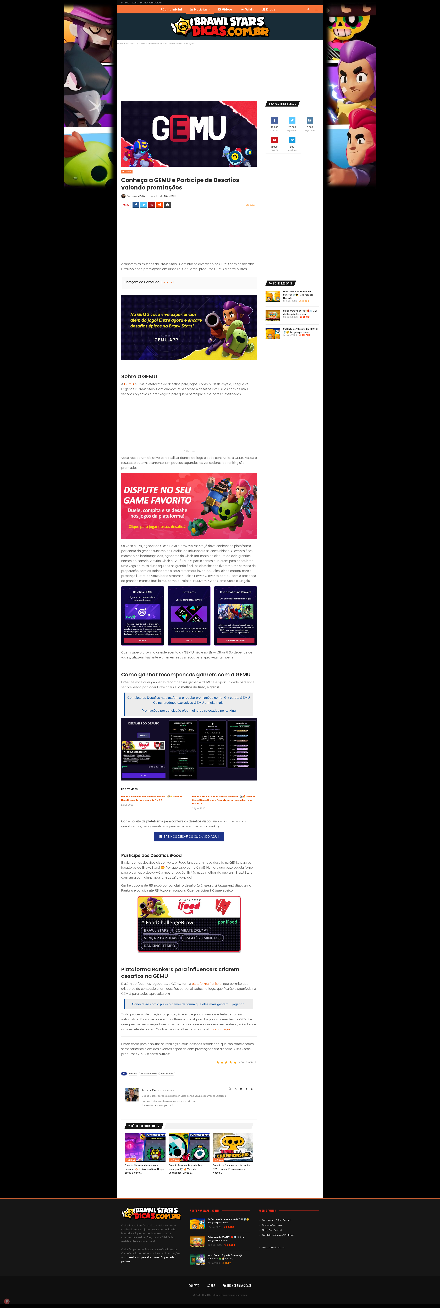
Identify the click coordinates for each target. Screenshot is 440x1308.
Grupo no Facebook (272, 1225)
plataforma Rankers (206, 983)
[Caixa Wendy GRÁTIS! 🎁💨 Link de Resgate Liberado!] (273, 315)
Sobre (135, 3)
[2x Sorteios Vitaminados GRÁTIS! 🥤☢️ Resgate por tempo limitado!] (273, 333)
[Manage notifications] (6, 1301)
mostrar (167, 282)
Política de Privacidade (151, 3)
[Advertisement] (220, 73)
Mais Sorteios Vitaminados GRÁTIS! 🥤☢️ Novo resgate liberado (298, 294)
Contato (125, 3)
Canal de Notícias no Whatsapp (278, 1235)
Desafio (133, 1073)
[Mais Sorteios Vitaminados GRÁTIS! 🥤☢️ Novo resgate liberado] (273, 296)
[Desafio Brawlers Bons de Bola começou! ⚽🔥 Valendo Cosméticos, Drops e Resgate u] (189, 1147)
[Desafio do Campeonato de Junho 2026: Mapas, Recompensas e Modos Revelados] (233, 1147)
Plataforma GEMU (149, 1073)
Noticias (200, 9)
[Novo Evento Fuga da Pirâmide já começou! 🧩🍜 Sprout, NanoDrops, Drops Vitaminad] (197, 1259)
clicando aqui (220, 1029)
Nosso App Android (164, 1105)
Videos (227, 9)
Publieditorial (167, 1073)
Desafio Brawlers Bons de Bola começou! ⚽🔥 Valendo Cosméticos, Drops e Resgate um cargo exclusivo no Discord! (224, 800)
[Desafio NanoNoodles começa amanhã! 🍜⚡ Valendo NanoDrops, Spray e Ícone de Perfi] (145, 1147)
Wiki (248, 9)
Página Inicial (171, 9)
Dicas (270, 9)
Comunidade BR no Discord (276, 1220)
